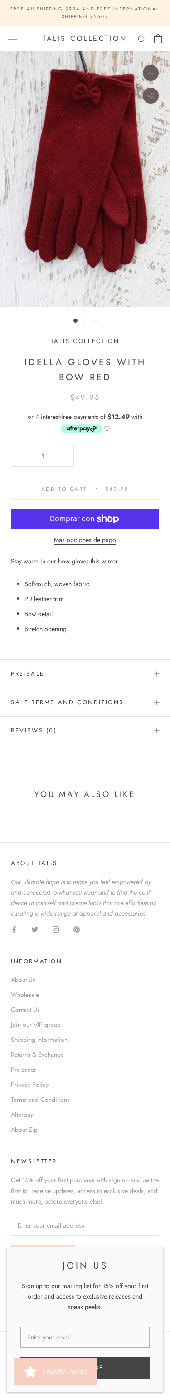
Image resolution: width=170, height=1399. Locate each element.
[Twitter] (35, 929)
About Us (23, 979)
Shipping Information (39, 1039)
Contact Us (25, 1009)
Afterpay (22, 1114)
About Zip (24, 1129)
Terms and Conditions (40, 1099)
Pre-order (23, 1069)
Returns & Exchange (37, 1054)
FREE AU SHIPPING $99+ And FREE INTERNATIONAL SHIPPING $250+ (85, 12)
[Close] (153, 1257)
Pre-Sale (27, 673)
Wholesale (25, 994)
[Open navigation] (12, 38)
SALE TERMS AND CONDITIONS (67, 702)
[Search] (142, 39)
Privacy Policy (30, 1084)
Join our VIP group (36, 1024)
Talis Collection (85, 341)
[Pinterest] (76, 929)
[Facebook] (14, 929)
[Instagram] (56, 929)
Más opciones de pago (85, 539)
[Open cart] (158, 38)
